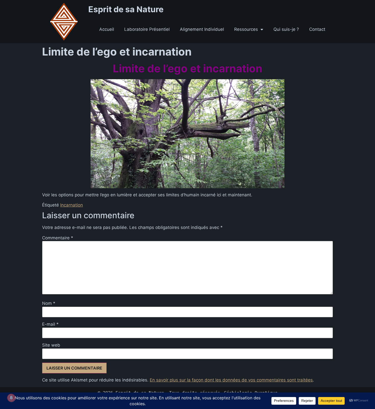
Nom (48, 303)
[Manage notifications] (11, 398)
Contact (317, 29)
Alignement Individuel (202, 29)
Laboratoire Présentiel (147, 29)
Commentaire (57, 238)
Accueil (106, 29)
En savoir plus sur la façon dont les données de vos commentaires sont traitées (231, 380)
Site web (51, 345)
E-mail (50, 324)
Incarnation (71, 205)
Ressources (246, 29)
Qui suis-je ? (286, 29)
